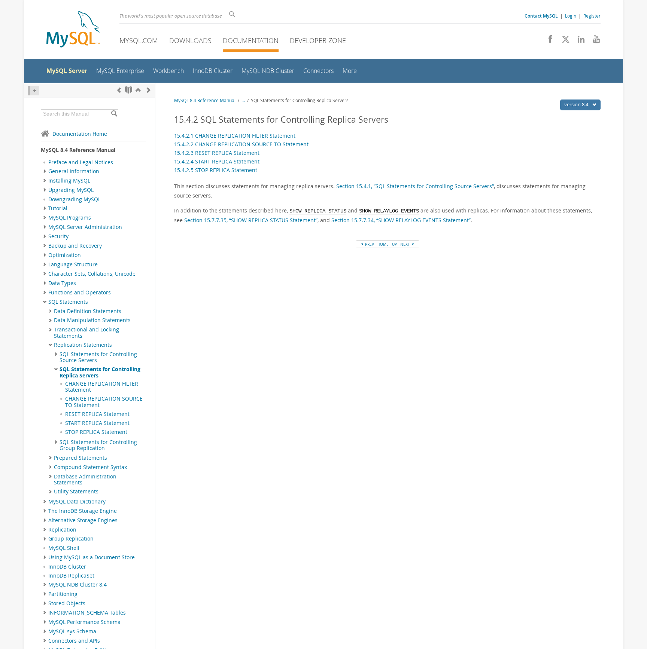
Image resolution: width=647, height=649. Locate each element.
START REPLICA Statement (97, 423)
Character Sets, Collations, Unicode (92, 273)
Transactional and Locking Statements (86, 332)
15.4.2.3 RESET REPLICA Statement (216, 152)
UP (394, 244)
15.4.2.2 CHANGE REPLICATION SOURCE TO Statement (241, 144)
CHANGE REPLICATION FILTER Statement (101, 386)
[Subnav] (45, 171)
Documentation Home (79, 133)
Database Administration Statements (85, 479)
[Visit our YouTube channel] (594, 41)
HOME (383, 244)
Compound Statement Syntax (90, 467)
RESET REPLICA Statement (97, 414)
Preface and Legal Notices (80, 162)
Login (570, 16)
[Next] (148, 90)
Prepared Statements (80, 457)
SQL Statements (68, 302)
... (243, 100)
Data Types (62, 283)
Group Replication (71, 538)
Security (58, 236)
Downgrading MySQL (74, 199)
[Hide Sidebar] (33, 90)
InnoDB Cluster (67, 566)
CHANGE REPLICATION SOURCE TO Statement (104, 401)
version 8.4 (576, 104)
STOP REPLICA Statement (96, 432)
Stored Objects (66, 603)
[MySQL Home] (73, 30)
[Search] (114, 114)
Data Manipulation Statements (92, 320)
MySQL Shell (63, 548)
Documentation (251, 40)
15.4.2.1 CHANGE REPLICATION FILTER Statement (234, 135)
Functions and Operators (79, 292)
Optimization (64, 255)
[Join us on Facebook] (548, 41)
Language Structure (73, 264)
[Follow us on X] (563, 41)
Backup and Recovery (75, 245)
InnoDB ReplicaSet (71, 575)
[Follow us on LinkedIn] (578, 41)
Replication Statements (83, 345)
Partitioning (63, 594)
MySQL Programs (69, 217)
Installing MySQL (69, 180)
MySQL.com (138, 40)
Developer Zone (318, 40)
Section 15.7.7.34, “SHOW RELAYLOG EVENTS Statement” (401, 220)
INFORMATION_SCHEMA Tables (87, 612)
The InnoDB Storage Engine (82, 511)
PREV (369, 244)
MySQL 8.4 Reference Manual (205, 100)
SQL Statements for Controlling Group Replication (98, 445)
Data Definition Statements (87, 311)
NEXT (405, 244)
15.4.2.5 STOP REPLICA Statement (215, 170)
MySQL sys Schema (72, 631)
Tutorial (57, 208)
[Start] (128, 90)
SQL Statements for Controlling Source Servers (98, 357)
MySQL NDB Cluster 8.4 (77, 584)
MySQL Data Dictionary (77, 501)
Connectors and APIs (74, 640)
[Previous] (119, 90)
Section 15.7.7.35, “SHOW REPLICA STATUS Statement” (251, 220)
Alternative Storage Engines (83, 520)
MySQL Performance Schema (84, 622)
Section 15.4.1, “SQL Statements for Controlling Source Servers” (415, 186)
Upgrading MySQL (71, 190)
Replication (62, 529)
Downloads (190, 40)
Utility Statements (76, 491)
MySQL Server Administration (85, 227)
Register (592, 16)
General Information (73, 171)
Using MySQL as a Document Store (91, 557)
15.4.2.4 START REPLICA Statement (216, 161)
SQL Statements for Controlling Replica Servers (100, 372)
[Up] (138, 90)
